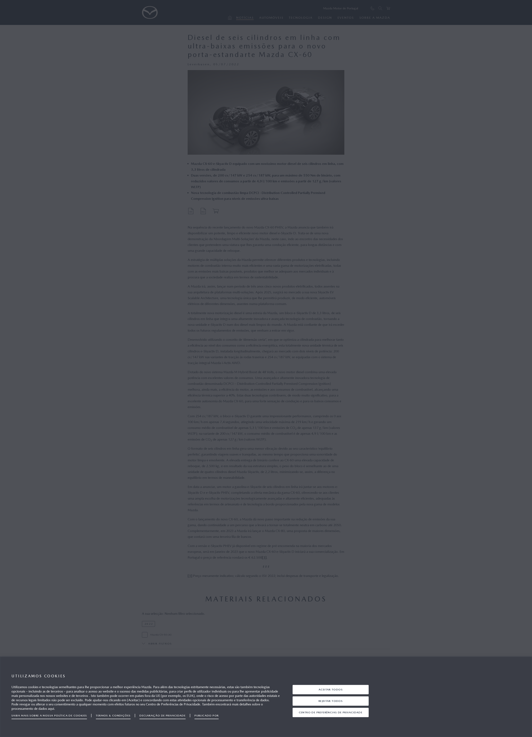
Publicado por (207, 715)
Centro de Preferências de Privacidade (331, 712)
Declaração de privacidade (162, 715)
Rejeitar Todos (331, 700)
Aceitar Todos (331, 689)
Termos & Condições (113, 715)
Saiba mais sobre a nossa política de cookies (49, 715)
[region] (266, 697)
